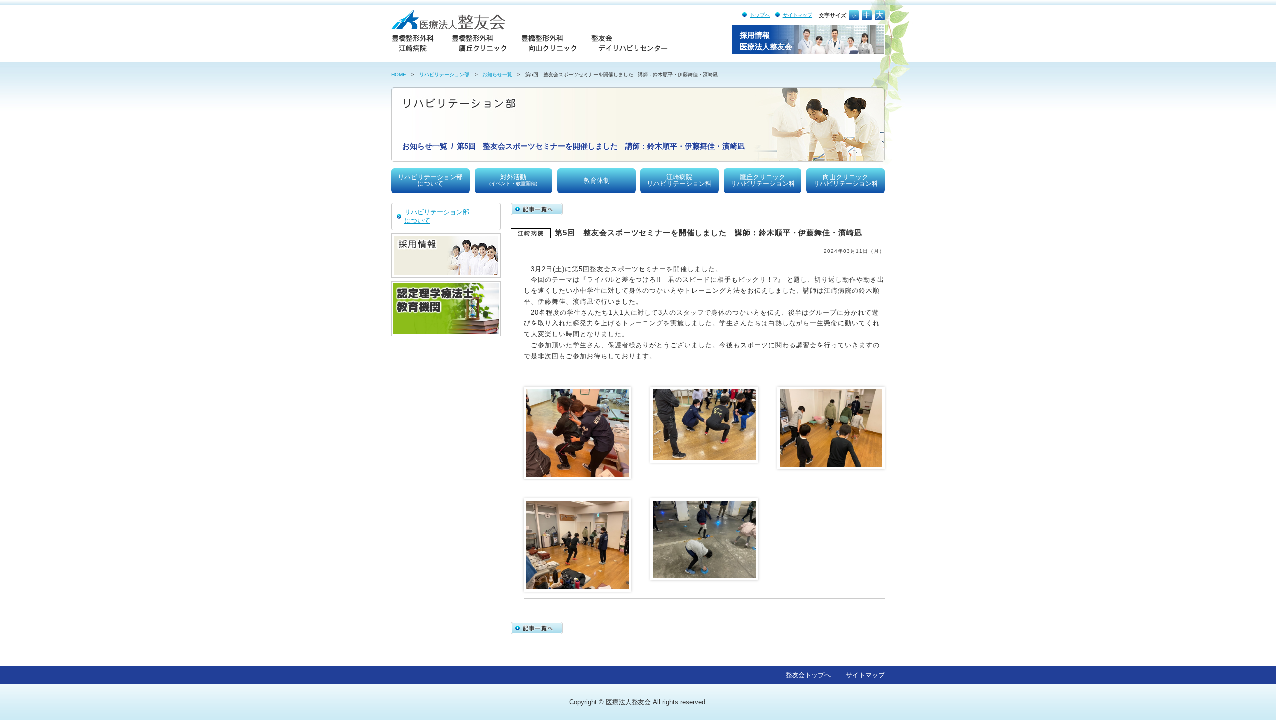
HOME (398, 74)
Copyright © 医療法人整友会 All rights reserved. (638, 702)
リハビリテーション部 (444, 74)
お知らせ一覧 (497, 74)
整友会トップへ (808, 675)
